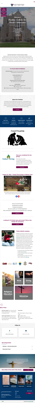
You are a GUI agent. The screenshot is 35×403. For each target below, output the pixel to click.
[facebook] (16, 196)
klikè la (22, 254)
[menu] (2, 3)
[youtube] (18, 196)
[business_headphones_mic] (13, 119)
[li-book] (21, 119)
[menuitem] (19, 393)
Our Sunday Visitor (30, 401)
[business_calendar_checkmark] (29, 119)
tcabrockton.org (19, 237)
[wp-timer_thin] (5, 119)
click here (24, 251)
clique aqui (27, 257)
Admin (3, 401)
